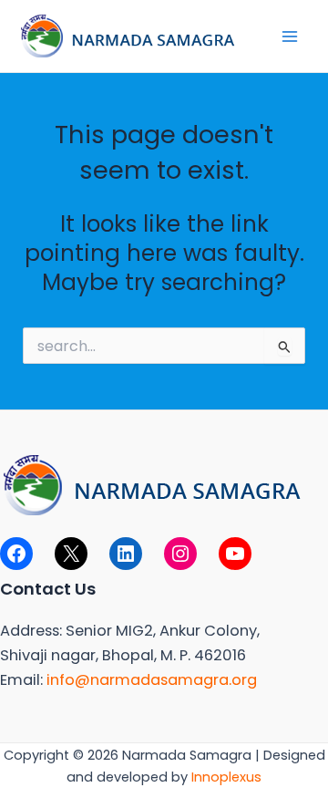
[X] (71, 553)
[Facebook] (16, 553)
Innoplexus (226, 777)
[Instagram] (180, 553)
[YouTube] (235, 553)
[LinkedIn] (125, 553)
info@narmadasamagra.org (151, 679)
